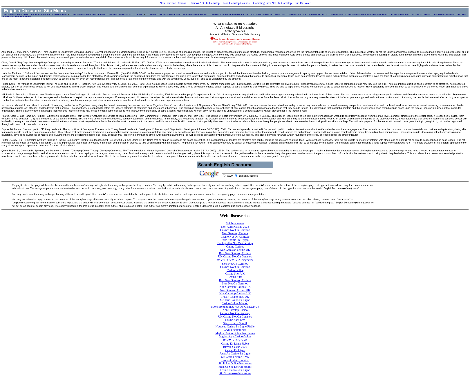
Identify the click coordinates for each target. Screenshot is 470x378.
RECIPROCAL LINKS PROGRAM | (16, 16)
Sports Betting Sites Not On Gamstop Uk (235, 306)
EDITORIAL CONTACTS (261, 14)
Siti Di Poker (302, 3)
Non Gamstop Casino (235, 309)
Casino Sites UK (235, 273)
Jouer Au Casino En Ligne (235, 353)
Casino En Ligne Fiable (235, 343)
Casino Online (235, 270)
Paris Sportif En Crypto (235, 239)
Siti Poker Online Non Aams (235, 363)
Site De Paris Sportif (235, 323)
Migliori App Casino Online (235, 336)
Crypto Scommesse (235, 329)
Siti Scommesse (235, 223)
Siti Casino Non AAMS (235, 356)
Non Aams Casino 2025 (235, 226)
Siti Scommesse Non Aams (235, 373)
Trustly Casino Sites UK (235, 296)
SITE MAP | (461, 14)
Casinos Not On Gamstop (205, 3)
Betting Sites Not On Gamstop (235, 243)
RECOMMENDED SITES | (443, 14)
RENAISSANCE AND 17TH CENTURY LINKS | (410, 14)
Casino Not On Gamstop (235, 236)
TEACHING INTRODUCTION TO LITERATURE (229, 14)
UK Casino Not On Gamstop (235, 256)
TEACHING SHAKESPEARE (194, 14)
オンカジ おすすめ (235, 339)
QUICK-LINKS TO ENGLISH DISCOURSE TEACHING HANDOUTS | (360, 14)
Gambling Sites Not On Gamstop (272, 3)
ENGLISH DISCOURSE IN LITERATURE (125, 14)
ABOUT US (280, 14)
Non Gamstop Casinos (173, 3)
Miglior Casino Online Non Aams (235, 333)
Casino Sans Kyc (235, 319)
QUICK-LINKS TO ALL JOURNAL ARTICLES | (309, 14)
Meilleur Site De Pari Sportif (235, 366)
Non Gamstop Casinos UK (235, 286)
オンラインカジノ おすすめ (235, 259)
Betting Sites (235, 276)
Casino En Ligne (235, 350)
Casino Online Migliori (235, 303)
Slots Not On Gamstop (235, 263)
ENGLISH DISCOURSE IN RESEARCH (87, 14)
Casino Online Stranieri (235, 360)
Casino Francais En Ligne (235, 370)
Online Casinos (235, 246)
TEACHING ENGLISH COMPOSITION (163, 14)
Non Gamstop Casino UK (235, 249)
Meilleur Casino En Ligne (235, 300)
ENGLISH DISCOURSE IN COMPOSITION (49, 14)
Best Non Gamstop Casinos (235, 253)
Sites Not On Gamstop (235, 283)
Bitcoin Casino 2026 (235, 346)
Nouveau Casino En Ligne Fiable (235, 326)
